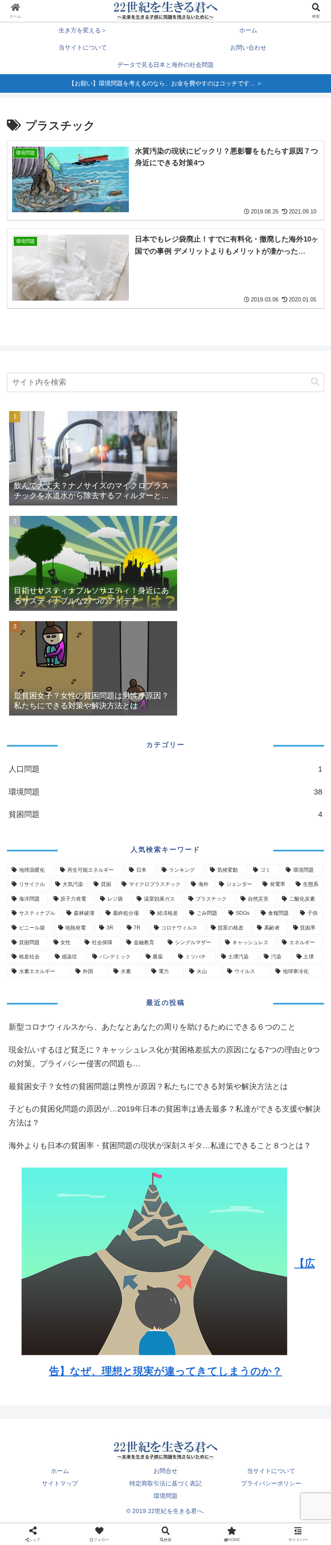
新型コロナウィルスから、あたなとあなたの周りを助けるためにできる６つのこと (152, 1027)
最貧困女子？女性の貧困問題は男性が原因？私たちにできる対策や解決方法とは (148, 1086)
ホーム (60, 1470)
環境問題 (165, 1495)
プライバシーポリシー (271, 1483)
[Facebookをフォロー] (128, 1155)
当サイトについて (271, 1470)
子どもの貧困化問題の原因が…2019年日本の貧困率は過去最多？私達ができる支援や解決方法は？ (165, 1116)
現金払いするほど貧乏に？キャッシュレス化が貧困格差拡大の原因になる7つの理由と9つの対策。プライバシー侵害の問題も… (164, 1057)
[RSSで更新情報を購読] (277, 1155)
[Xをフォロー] (54, 1155)
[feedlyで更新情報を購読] (202, 1155)
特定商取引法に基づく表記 (165, 1483)
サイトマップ (60, 1483)
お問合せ (165, 1470)
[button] (315, 382)
